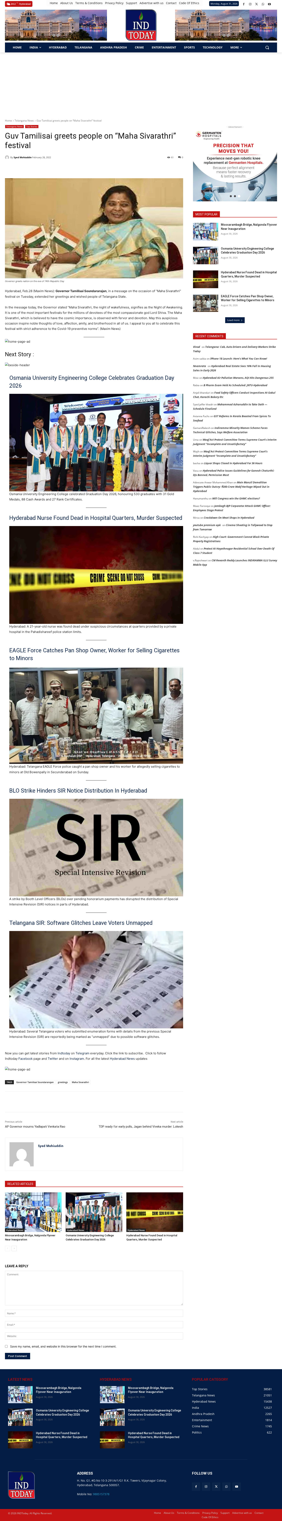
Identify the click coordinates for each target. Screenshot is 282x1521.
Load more (233, 320)
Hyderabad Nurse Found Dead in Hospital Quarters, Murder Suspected (95, 518)
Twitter (53, 1059)
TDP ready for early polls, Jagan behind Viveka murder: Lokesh (140, 1126)
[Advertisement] (141, 83)
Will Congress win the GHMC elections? (236, 498)
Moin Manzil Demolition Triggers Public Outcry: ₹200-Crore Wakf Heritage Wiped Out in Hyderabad (231, 486)
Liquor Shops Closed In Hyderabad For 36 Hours (233, 463)
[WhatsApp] (263, 4)
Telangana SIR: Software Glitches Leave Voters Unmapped (81, 923)
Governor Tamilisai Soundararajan (35, 1082)
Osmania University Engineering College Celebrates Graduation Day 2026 (91, 382)
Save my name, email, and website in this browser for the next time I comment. (63, 1346)
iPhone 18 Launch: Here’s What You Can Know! (238, 358)
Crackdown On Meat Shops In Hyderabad (229, 517)
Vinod (196, 347)
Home (8, 120)
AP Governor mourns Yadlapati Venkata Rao (35, 1126)
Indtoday (64, 1053)
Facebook (25, 1059)
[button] (54, 35)
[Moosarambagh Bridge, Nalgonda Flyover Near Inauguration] (33, 1212)
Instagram (77, 1059)
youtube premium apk (207, 525)
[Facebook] (244, 4)
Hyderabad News (123, 1059)
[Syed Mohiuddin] (7, 157)
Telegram (82, 1053)
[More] (79, 1102)
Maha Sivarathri (80, 1082)
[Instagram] (250, 4)
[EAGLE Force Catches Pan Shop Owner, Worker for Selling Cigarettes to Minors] (205, 303)
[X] (256, 4)
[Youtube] (269, 4)
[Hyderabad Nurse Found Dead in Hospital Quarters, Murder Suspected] (154, 1212)
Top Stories (31, 126)
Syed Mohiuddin (23, 157)
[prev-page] (7, 1248)
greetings (63, 1082)
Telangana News (24, 120)
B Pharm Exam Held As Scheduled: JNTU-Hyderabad (235, 385)
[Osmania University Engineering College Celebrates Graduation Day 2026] (94, 1212)
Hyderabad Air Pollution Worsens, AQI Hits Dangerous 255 (238, 378)
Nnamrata (199, 366)
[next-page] (14, 1248)
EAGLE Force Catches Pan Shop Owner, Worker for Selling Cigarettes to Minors (94, 654)
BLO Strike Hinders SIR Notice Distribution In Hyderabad (78, 790)
